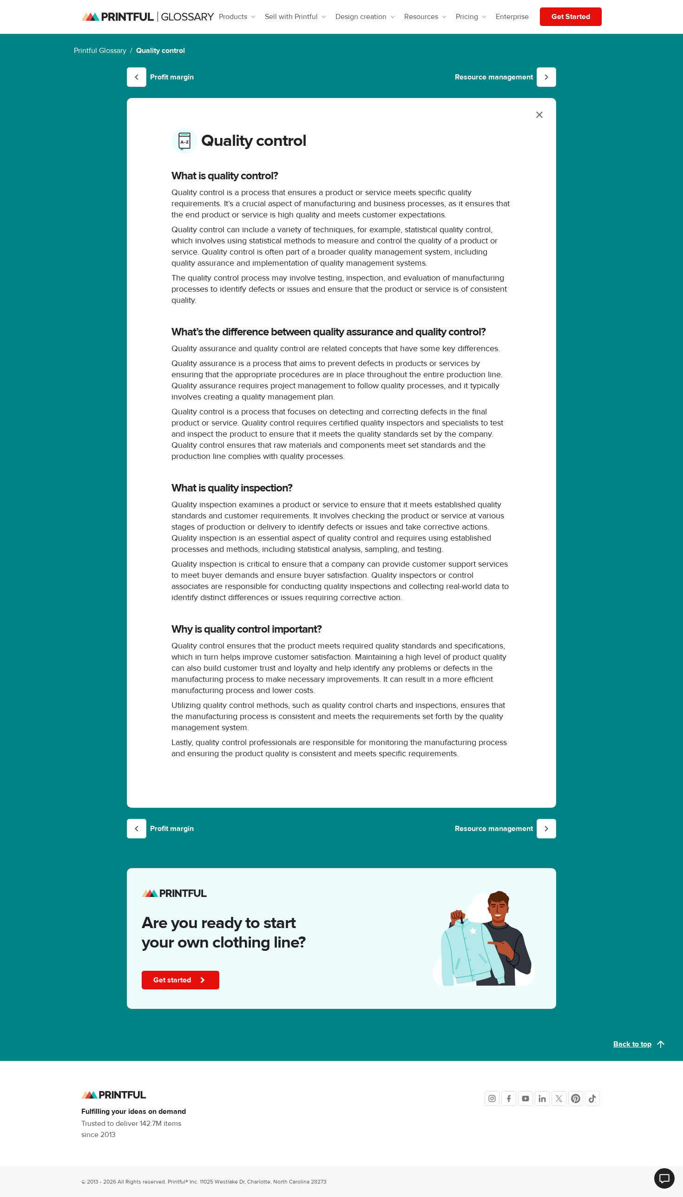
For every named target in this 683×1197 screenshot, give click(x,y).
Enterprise (512, 16)
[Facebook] (508, 1098)
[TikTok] (592, 1098)
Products (233, 16)
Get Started (571, 16)
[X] (559, 1098)
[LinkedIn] (542, 1098)
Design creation (361, 16)
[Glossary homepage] (148, 16)
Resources (421, 16)
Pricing (467, 16)
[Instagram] (492, 1098)
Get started (173, 980)
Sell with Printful (291, 16)
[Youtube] (525, 1098)
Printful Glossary (100, 50)
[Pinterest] (575, 1098)
